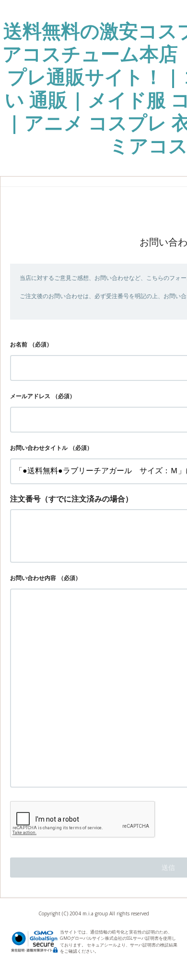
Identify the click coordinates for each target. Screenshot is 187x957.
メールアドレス (30, 396)
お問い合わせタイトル (39, 448)
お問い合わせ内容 (33, 578)
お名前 (18, 344)
